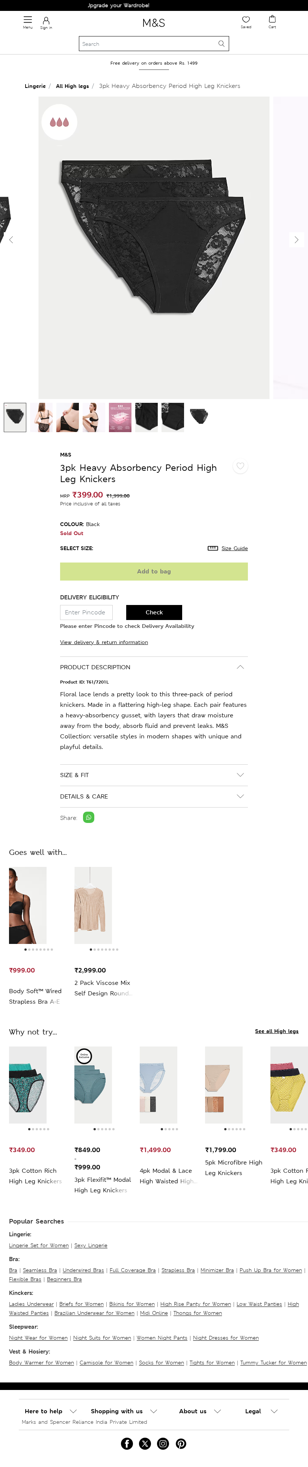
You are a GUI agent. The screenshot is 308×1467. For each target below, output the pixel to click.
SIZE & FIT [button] (74, 775)
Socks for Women (161, 1362)
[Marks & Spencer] (154, 28)
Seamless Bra (40, 1270)
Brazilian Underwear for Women (94, 1313)
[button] (296, 239)
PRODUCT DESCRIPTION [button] (95, 667)
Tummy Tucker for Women (273, 1362)
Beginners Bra (64, 1279)
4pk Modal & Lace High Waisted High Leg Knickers (167, 1177)
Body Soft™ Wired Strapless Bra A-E (35, 996)
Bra (13, 1270)
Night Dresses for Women (226, 1337)
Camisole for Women (106, 1362)
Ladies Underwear (31, 1304)
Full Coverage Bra (133, 1270)
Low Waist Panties (259, 1304)
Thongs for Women (198, 1313)
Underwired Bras (83, 1270)
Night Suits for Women (102, 1337)
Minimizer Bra (217, 1270)
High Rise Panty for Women (195, 1304)
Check (154, 612)
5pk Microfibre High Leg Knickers (234, 1167)
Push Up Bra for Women (271, 1270)
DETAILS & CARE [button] (84, 796)
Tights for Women (212, 1362)
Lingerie (35, 85)
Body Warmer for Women (41, 1362)
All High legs (72, 85)
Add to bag (154, 571)
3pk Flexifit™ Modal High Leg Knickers (102, 1185)
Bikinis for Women (132, 1304)
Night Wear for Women (38, 1337)
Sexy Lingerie (90, 1245)
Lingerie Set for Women (39, 1245)
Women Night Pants (162, 1337)
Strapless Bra (178, 1270)
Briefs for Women (81, 1304)
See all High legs (277, 1030)
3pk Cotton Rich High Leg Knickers (35, 1176)
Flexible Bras (25, 1279)
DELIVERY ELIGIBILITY (89, 597)
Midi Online (154, 1313)
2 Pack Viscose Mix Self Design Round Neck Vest (102, 989)
